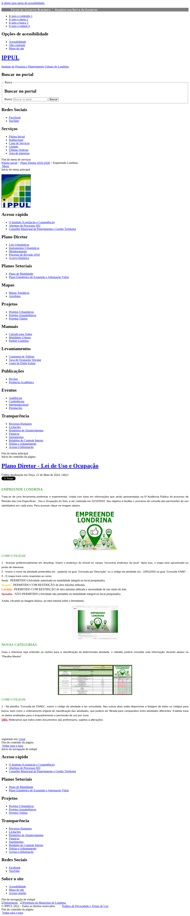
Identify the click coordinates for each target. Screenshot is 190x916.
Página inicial (9, 162)
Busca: (8, 99)
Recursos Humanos (20, 423)
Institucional (16, 139)
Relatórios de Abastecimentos (26, 430)
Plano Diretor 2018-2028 (35, 162)
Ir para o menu (18, 19)
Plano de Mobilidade (21, 273)
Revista (13, 379)
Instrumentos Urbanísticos (24, 248)
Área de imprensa (19, 153)
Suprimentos (16, 437)
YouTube (14, 870)
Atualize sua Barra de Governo (76, 10)
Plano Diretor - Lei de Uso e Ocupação (50, 465)
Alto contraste (17, 45)
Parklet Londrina (19, 340)
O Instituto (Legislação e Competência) (32, 222)
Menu (5, 166)
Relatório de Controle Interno (26, 440)
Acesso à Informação (21, 447)
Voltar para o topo (12, 745)
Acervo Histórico (19, 258)
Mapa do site (16, 48)
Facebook (14, 867)
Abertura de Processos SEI (24, 225)
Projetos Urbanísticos (21, 311)
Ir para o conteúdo (20, 16)
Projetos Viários (18, 318)
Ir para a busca (18, 22)
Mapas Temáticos (19, 292)
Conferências (16, 401)
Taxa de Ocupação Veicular (25, 359)
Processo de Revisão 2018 (24, 254)
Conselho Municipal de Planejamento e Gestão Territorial (42, 229)
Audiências (15, 398)
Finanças (14, 433)
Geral (22, 739)
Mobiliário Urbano (20, 337)
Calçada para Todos (20, 334)
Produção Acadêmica (21, 382)
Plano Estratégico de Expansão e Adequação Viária (39, 277)
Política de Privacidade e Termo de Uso (85, 906)
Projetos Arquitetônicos (22, 315)
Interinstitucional (18, 404)
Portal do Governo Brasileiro (31, 10)
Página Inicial (17, 136)
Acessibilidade (17, 41)
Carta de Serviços (19, 143)
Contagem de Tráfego (21, 356)
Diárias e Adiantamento (22, 443)
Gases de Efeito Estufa (22, 363)
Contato (13, 146)
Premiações (15, 408)
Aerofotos (15, 296)
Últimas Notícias (18, 149)
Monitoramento (18, 251)
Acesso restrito (17, 893)
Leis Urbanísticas (19, 244)
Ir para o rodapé (19, 26)
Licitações (15, 427)
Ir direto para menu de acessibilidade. (23, 3)
